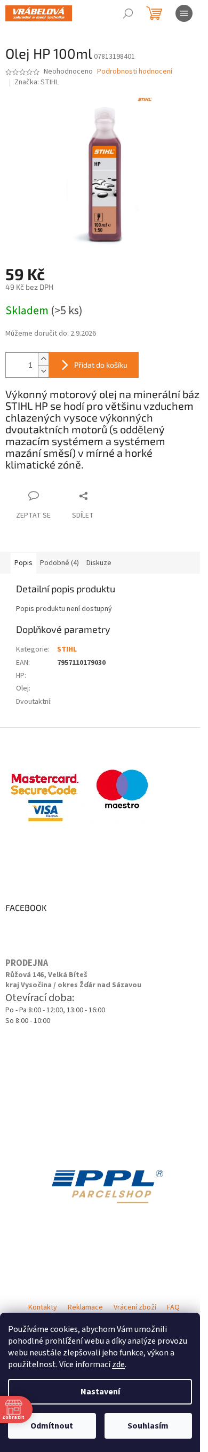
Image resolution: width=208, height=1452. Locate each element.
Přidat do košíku (100, 364)
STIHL (67, 649)
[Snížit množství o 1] (43, 371)
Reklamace (85, 1307)
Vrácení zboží (135, 1307)
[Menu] (184, 13)
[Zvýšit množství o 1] (43, 359)
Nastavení (100, 1392)
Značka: (36, 82)
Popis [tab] (23, 563)
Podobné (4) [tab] (59, 563)
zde (118, 1364)
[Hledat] (128, 13)
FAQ (173, 1307)
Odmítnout (51, 1426)
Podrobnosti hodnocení (134, 72)
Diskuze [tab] (98, 563)
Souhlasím (148, 1426)
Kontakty (42, 1307)
